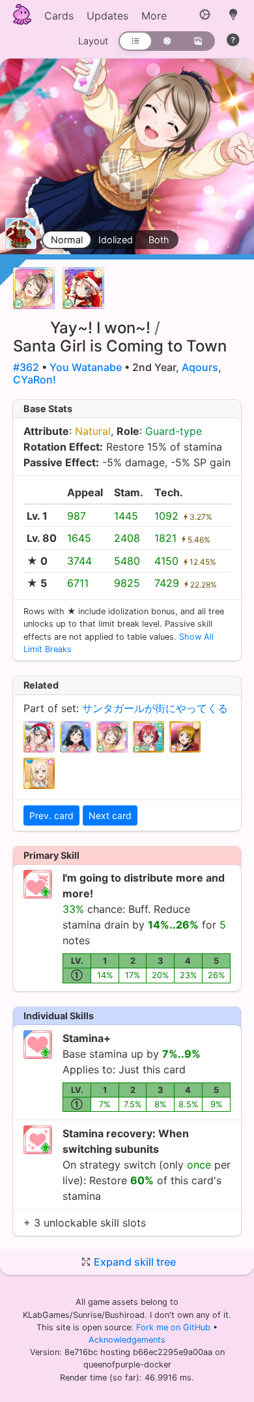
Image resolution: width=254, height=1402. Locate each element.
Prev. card (51, 815)
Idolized (115, 239)
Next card (110, 815)
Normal (67, 239)
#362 (26, 367)
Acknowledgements (127, 1340)
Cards (59, 15)
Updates (107, 15)
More (154, 15)
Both (158, 239)
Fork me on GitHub (174, 1327)
